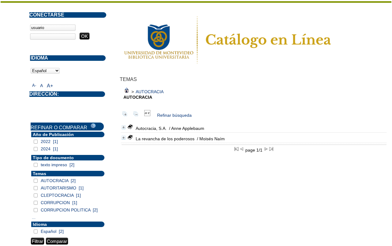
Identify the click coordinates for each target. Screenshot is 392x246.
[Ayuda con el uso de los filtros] (93, 126)
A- (34, 85)
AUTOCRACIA (150, 91)
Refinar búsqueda (174, 115)
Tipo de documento (53, 157)
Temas (39, 173)
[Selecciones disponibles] (147, 115)
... (34, 217)
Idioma (40, 224)
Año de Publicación (53, 134)
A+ (50, 85)
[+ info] (124, 127)
